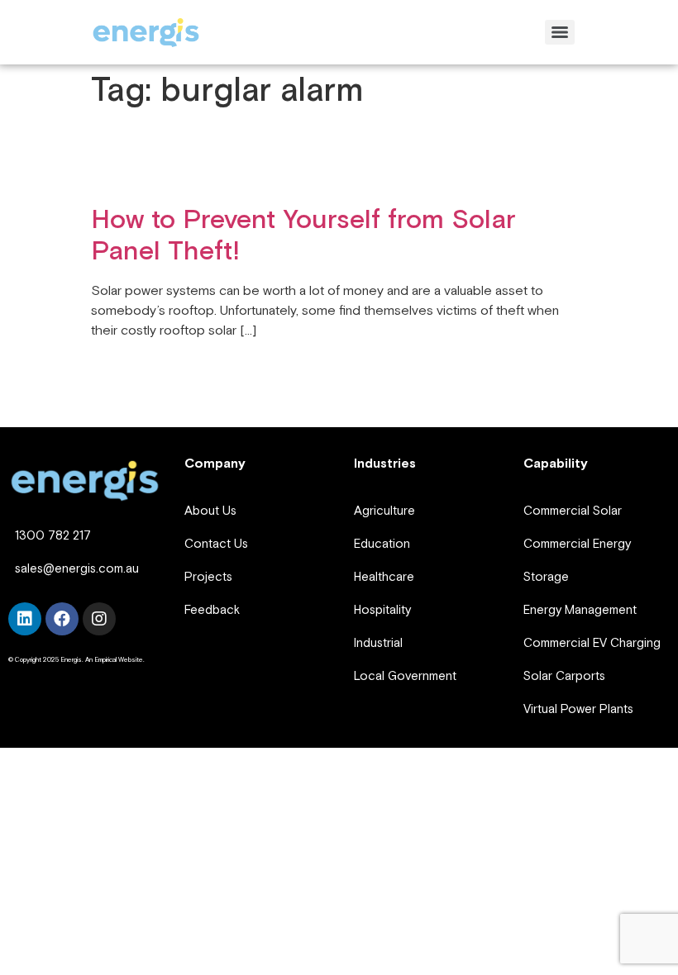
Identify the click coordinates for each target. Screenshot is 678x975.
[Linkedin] (24, 618)
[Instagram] (99, 618)
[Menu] (560, 32)
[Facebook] (62, 618)
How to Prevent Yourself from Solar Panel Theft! (303, 236)
